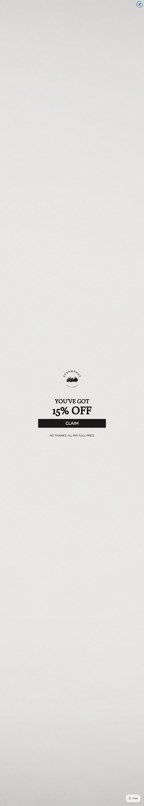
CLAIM (72, 423)
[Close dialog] (139, 4)
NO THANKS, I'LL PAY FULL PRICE (72, 436)
